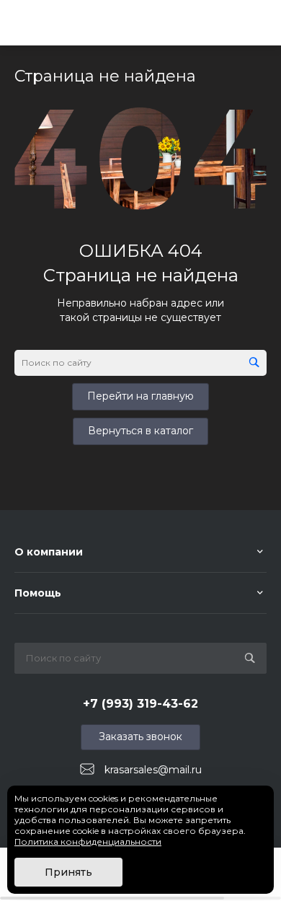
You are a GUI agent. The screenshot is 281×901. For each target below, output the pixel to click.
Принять (68, 872)
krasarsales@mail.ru (153, 769)
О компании (48, 551)
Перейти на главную (140, 396)
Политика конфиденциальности (87, 841)
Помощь (37, 592)
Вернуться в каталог (140, 430)
